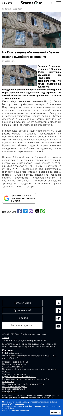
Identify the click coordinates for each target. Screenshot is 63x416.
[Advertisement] (31, 249)
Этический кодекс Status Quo (16, 362)
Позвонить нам (22, 303)
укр (4, 2)
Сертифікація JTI (10, 391)
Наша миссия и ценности (14, 364)
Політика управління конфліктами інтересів (23, 384)
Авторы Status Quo (11, 358)
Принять (55, 412)
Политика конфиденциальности (15, 410)
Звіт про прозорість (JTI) (14, 389)
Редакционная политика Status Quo (19, 376)
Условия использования (14, 374)
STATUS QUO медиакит (12, 367)
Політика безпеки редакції (14, 386)
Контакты (7, 350)
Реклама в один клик (22, 325)
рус (10, 2)
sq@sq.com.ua (15, 353)
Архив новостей (22, 310)
